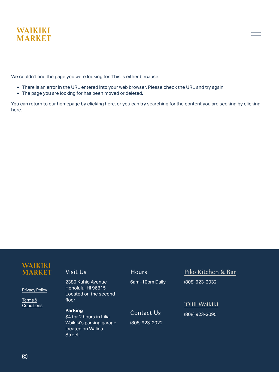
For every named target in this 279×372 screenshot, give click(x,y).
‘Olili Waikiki (201, 304)
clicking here (101, 104)
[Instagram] (25, 356)
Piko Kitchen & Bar (210, 271)
